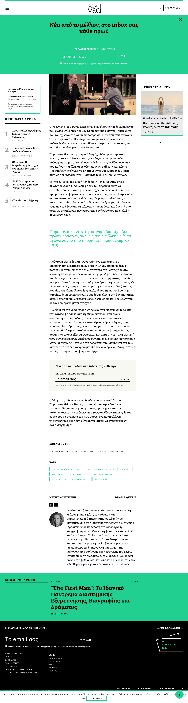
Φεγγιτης (57, 474)
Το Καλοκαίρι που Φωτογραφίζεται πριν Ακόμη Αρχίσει (26, 185)
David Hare (102, 479)
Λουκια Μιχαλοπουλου (100, 469)
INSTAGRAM (166, 688)
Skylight (75, 474)
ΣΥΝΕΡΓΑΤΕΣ (10, 659)
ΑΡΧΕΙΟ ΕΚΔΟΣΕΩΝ (13, 653)
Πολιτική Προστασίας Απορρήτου (81, 385)
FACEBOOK (124, 688)
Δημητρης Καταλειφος (66, 469)
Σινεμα (135, 581)
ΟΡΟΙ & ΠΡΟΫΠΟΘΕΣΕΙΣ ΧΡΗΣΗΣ (19, 669)
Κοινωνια (176, 117)
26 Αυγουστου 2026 (154, 117)
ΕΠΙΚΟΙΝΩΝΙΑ (11, 666)
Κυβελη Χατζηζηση (22, 155)
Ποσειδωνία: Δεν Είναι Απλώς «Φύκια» (25, 149)
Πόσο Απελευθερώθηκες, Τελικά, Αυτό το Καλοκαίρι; (27, 134)
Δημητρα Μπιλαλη (60, 613)
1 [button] (160, 142)
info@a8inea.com (56, 670)
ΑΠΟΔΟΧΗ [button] (96, 698)
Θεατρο (125, 469)
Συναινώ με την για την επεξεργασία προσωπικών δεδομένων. (20, 106)
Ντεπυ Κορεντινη (62, 497)
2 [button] (163, 142)
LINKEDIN (144, 688)
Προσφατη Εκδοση (170, 628)
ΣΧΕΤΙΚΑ (8, 656)
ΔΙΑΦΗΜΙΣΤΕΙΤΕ (12, 663)
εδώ (83, 698)
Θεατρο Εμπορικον (100, 474)
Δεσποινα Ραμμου (21, 175)
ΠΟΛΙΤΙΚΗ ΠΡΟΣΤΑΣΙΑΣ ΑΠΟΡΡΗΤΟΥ (21, 672)
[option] (162, 113)
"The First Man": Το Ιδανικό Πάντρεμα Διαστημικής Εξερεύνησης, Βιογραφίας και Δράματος (90, 597)
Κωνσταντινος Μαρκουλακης (70, 479)
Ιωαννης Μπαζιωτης (23, 206)
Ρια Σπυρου (17, 140)
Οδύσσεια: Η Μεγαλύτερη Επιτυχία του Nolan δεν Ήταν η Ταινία (25, 167)
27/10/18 (56, 581)
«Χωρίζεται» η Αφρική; (25, 200)
